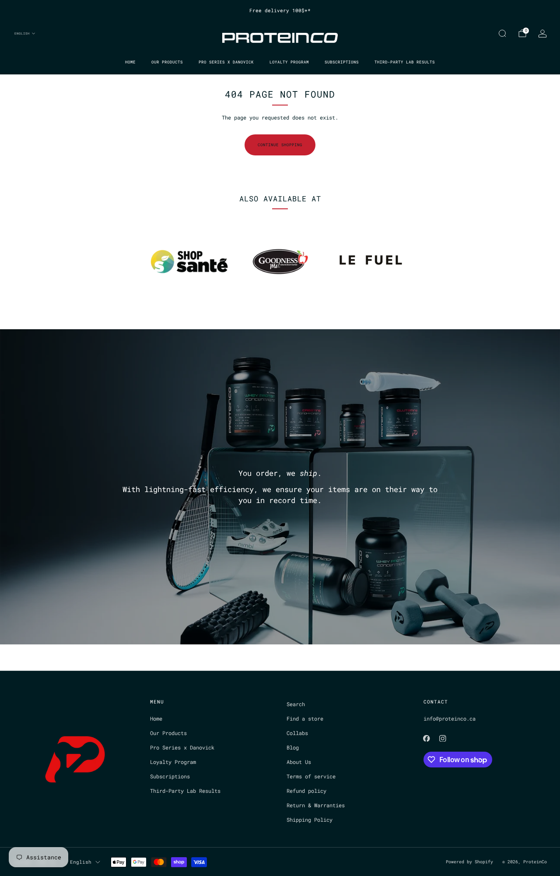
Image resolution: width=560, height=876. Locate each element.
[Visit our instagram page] (443, 738)
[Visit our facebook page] (426, 738)
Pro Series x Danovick (226, 62)
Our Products (167, 62)
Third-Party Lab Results (404, 62)
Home (130, 62)
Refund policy (306, 790)
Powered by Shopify (469, 862)
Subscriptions (342, 62)
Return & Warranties (316, 805)
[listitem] (280, 10)
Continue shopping (280, 144)
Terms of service (311, 776)
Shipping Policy (309, 819)
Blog (293, 747)
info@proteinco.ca (450, 718)
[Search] (502, 33)
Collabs (297, 732)
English (22, 33)
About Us (299, 761)
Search (296, 703)
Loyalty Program (289, 62)
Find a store (305, 718)
